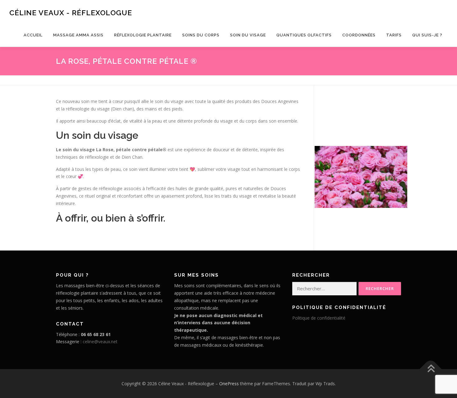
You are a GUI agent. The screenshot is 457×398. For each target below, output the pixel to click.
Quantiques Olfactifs (304, 35)
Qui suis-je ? (427, 35)
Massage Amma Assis (78, 35)
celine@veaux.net (100, 341)
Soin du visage (248, 35)
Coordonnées (359, 35)
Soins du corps (200, 35)
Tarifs (394, 35)
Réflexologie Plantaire (143, 35)
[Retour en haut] (431, 369)
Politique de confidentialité (318, 318)
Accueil (33, 35)
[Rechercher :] (324, 288)
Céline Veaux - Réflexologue (70, 12)
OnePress (229, 383)
